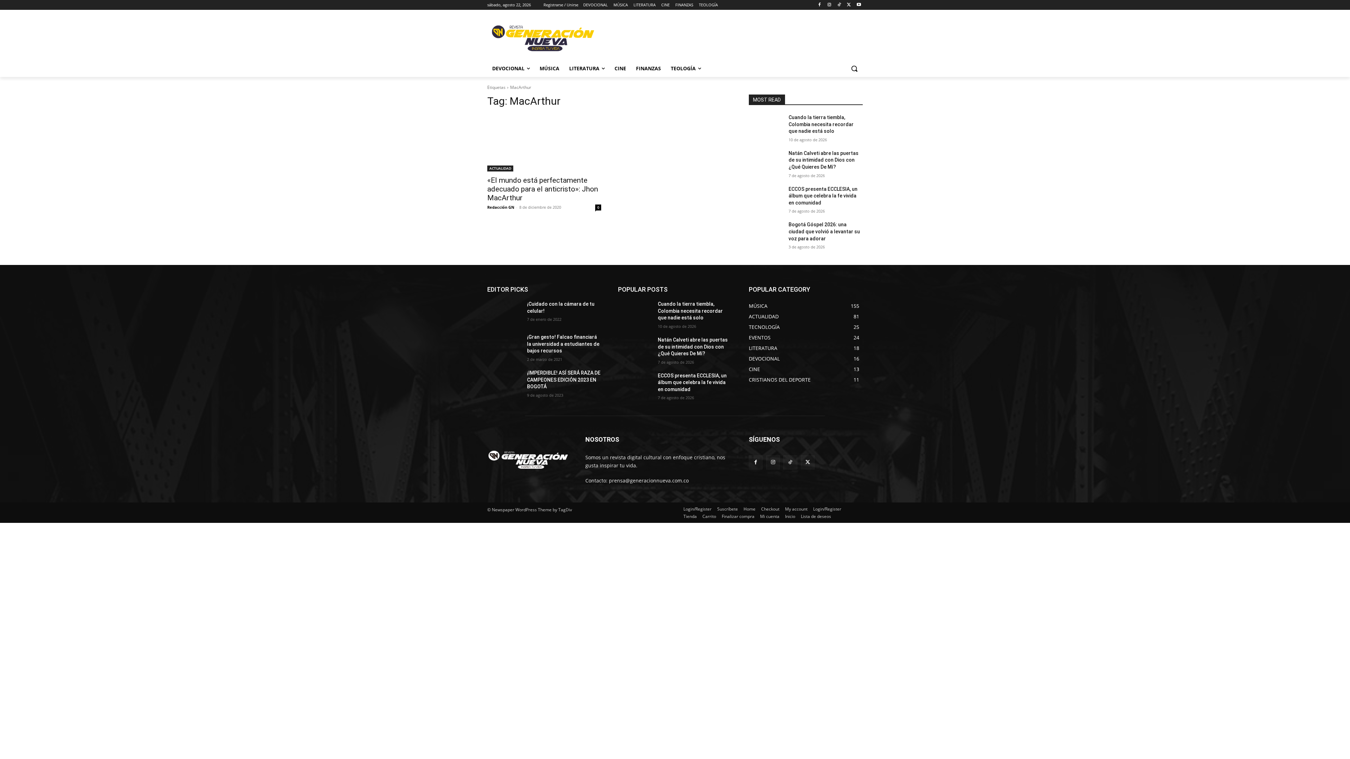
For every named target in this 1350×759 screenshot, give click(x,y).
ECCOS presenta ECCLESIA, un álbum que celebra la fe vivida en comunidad (823, 196)
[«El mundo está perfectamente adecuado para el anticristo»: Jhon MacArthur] (544, 143)
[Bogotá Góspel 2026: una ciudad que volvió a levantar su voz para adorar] (766, 233)
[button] (854, 68)
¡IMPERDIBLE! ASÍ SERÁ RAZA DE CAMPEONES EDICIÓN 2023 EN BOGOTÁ (563, 379)
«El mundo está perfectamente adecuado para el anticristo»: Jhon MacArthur (542, 189)
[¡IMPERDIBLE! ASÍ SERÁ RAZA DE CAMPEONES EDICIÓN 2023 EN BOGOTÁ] (504, 382)
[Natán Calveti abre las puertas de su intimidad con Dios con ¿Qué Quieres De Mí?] (766, 162)
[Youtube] (859, 5)
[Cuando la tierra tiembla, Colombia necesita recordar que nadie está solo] (766, 126)
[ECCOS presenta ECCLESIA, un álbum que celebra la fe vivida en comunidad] (766, 198)
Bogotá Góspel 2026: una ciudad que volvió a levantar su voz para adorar (824, 231)
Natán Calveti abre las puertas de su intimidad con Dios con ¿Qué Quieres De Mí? (824, 160)
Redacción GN (500, 207)
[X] (849, 5)
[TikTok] (839, 5)
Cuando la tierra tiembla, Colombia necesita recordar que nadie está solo (821, 124)
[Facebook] (820, 5)
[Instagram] (829, 5)
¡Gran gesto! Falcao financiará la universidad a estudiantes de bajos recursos (563, 343)
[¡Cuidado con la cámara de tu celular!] (504, 313)
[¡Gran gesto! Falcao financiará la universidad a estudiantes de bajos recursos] (504, 346)
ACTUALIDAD (500, 168)
